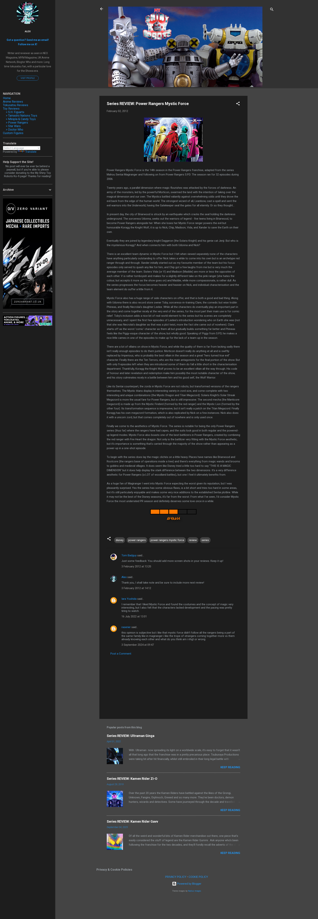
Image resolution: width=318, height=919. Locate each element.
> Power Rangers (17, 122)
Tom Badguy (129, 555)
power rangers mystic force (167, 540)
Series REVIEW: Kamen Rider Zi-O (132, 779)
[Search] (272, 10)
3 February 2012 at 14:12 (136, 588)
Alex (124, 577)
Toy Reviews (11, 108)
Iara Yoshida (129, 598)
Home (7, 98)
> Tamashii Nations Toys (21, 115)
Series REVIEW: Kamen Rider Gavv (132, 821)
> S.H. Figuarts (15, 112)
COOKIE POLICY (198, 877)
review (193, 540)
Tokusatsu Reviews (15, 105)
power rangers (137, 540)
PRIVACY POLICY (175, 877)
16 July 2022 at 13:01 (134, 616)
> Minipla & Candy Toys (21, 119)
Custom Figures (13, 133)
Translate (30, 151)
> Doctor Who (14, 129)
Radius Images (194, 891)
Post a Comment (120, 653)
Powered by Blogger (188, 883)
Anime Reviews (13, 101)
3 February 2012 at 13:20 (136, 566)
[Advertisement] (262, 151)
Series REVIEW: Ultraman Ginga (130, 736)
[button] (238, 104)
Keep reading (230, 767)
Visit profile (28, 78)
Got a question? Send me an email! (28, 39)
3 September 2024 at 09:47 (137, 644)
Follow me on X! (27, 44)
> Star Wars (13, 126)
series (205, 540)
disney (119, 540)
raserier (126, 627)
